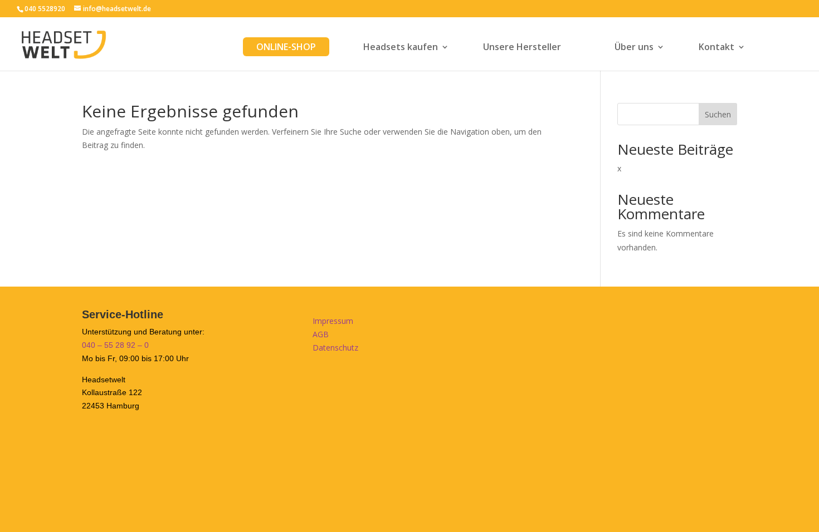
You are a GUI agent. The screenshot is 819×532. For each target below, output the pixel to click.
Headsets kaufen (400, 48)
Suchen (718, 114)
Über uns (634, 48)
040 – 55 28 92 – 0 (115, 345)
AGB (321, 334)
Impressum (333, 321)
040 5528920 (45, 8)
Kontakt (716, 48)
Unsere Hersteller (522, 48)
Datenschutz (335, 347)
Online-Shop (286, 47)
